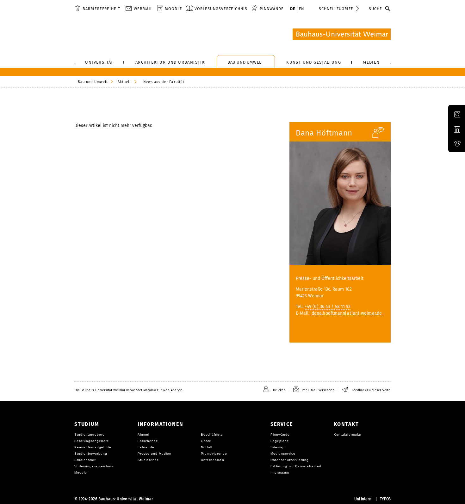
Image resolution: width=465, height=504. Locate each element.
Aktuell (124, 82)
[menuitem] (97, 8)
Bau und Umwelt (93, 82)
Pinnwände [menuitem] (272, 8)
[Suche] (388, 8)
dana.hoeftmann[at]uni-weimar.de (347, 313)
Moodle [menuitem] (173, 8)
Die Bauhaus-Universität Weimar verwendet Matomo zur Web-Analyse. (129, 390)
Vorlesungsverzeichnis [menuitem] (221, 8)
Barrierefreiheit (101, 8)
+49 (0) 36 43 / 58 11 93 (327, 306)
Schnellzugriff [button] (336, 8)
